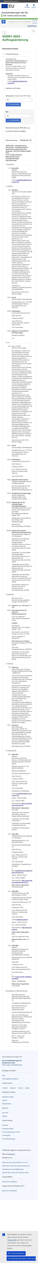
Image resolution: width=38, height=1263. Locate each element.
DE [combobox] (8, 100)
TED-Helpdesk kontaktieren (10, 1079)
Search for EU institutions (9, 1181)
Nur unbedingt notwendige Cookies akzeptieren (22, 1258)
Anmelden (27, 7)
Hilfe (3, 1075)
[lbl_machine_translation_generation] (29, 128)
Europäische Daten (7, 1128)
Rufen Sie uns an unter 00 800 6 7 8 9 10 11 (15, 1162)
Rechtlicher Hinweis (8, 1097)
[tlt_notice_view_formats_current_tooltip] (30, 140)
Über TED (5, 1113)
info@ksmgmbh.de (22, 919)
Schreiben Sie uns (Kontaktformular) (12, 1169)
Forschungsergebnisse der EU (11, 1132)
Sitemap (4, 1116)
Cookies (4, 1100)
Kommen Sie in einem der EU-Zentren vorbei (15, 1172)
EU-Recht (5, 1125)
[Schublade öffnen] (4, 33)
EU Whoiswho (6, 1135)
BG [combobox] (8, 116)
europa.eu (11, 1154)
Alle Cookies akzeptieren (16, 1253)
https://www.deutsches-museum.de (22, 804)
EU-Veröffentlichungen (8, 1139)
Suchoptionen (32, 26)
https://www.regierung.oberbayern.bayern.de (22, 881)
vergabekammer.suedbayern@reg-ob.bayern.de (22, 871)
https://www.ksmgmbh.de (22, 928)
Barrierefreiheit (6, 1103)
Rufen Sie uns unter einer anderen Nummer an (16, 1166)
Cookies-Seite (12, 1240)
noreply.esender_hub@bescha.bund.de (22, 977)
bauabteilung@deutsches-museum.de (22, 181)
